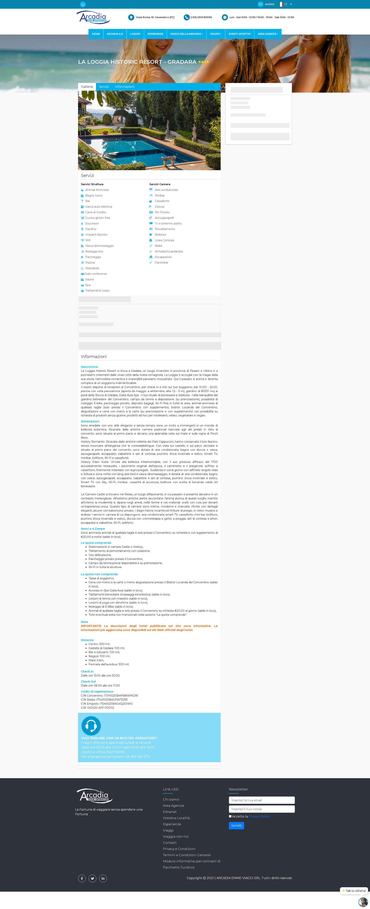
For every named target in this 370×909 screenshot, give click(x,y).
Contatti (170, 844)
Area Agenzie (173, 806)
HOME (96, 33)
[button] (284, 4)
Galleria (87, 87)
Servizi (104, 87)
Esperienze (172, 825)
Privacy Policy (259, 817)
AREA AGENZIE (267, 33)
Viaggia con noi (176, 837)
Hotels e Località (176, 819)
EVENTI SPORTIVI (240, 33)
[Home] (93, 17)
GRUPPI (215, 33)
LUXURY (135, 33)
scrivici (269, 4)
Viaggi (168, 831)
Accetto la (250, 817)
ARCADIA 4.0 (115, 33)
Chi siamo (171, 800)
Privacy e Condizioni (179, 850)
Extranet (170, 813)
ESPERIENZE (155, 33)
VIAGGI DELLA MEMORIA (185, 33)
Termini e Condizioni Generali (187, 856)
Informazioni (124, 87)
